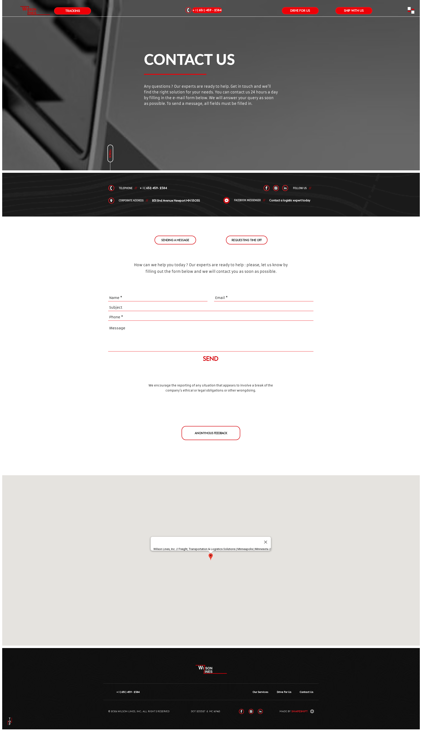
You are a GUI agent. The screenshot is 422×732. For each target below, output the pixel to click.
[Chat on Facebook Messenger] (226, 200)
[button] (411, 10)
